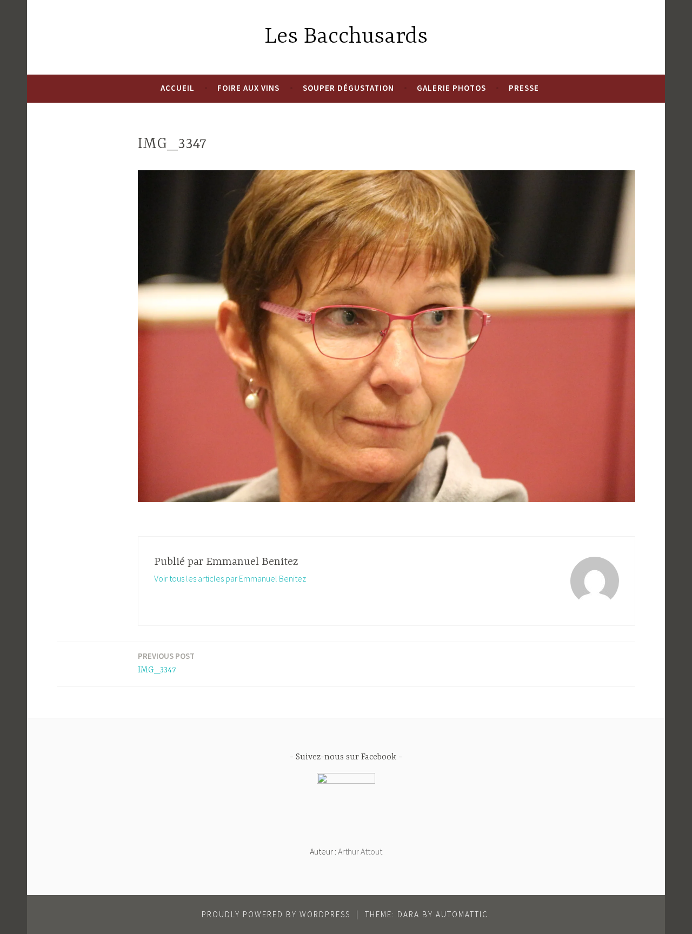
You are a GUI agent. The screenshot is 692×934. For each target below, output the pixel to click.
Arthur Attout (360, 851)
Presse (524, 88)
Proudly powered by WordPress (276, 914)
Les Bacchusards (346, 37)
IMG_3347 (166, 663)
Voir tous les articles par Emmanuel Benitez (230, 578)
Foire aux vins (248, 88)
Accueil (178, 88)
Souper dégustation (348, 88)
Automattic (462, 914)
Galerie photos (451, 88)
